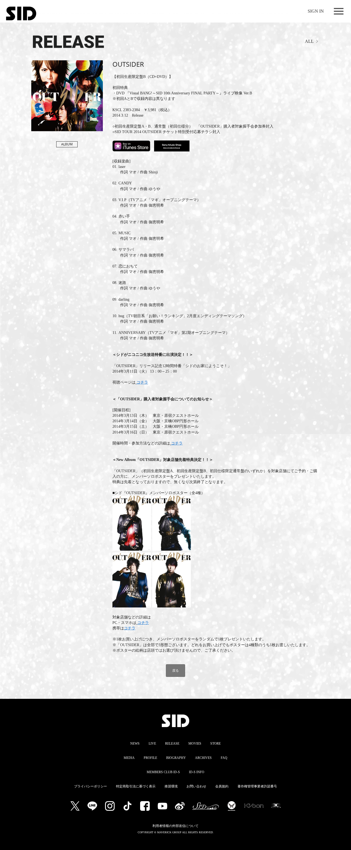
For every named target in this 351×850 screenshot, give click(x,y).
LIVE (152, 743)
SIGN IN (316, 11)
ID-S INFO (196, 772)
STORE (215, 743)
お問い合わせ (196, 786)
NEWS (135, 743)
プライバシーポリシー (90, 786)
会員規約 (221, 786)
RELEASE (172, 743)
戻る (175, 670)
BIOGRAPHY (176, 757)
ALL (309, 41)
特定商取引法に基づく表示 (135, 786)
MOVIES (194, 743)
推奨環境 (171, 786)
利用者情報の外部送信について (175, 826)
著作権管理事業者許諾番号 (257, 786)
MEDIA (129, 757)
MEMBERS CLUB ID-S (163, 772)
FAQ (224, 757)
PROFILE (150, 757)
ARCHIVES (203, 757)
